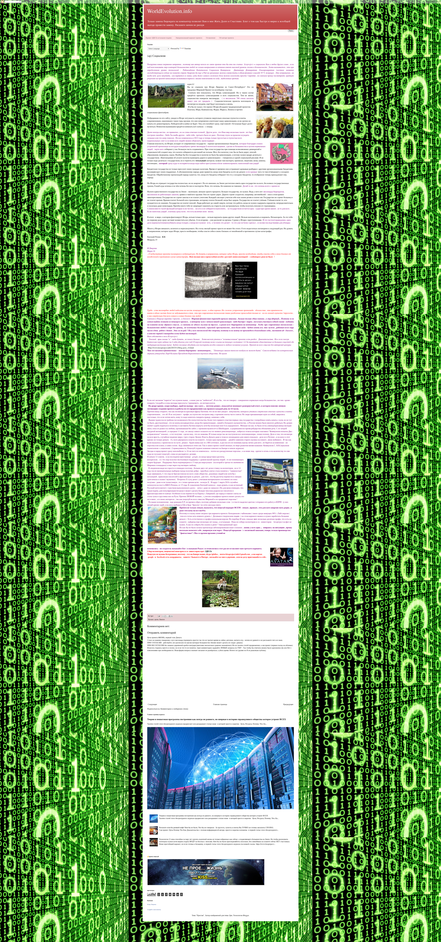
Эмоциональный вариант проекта (188, 38)
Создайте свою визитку (154, 909)
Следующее (152, 704)
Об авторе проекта (226, 38)
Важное (162, 619)
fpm (230, 915)
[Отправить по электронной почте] (163, 616)
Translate (187, 48)
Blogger (246, 915)
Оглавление (210, 38)
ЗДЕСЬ (208, 551)
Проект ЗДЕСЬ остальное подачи (159, 38)
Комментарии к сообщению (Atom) (174, 709)
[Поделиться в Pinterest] (172, 616)
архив (156, 619)
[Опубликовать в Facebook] (169, 616)
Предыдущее (288, 704)
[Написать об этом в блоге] (165, 616)
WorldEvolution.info (169, 10)
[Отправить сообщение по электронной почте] (158, 616)
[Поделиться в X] (167, 616)
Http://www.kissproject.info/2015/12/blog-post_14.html (171, 347)
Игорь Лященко (151, 904)
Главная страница (220, 704)
